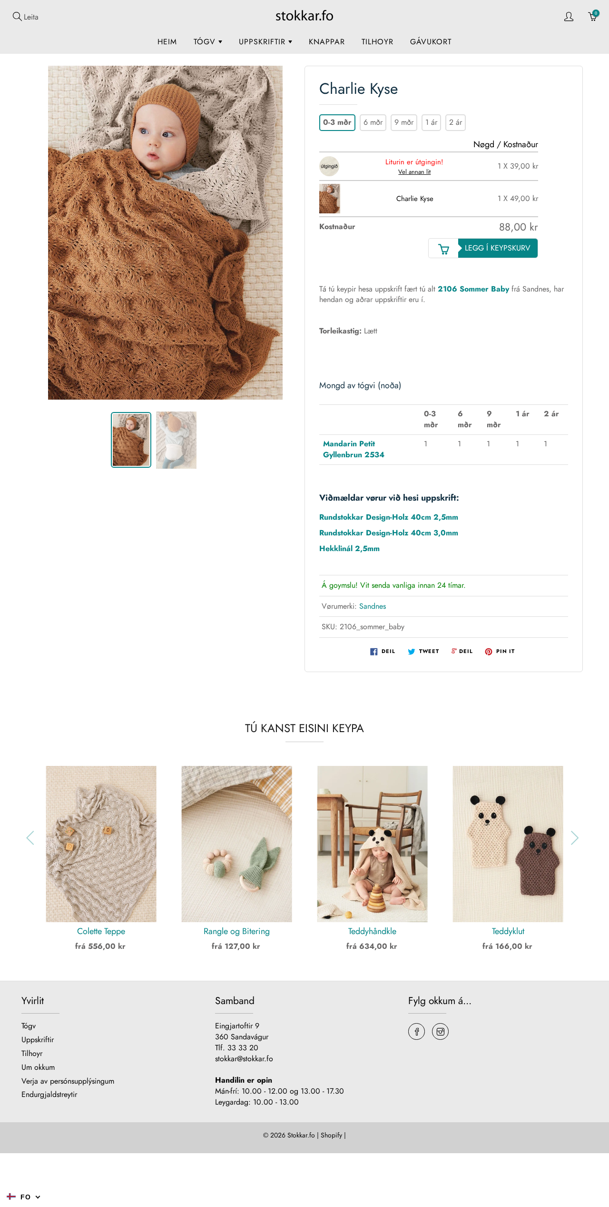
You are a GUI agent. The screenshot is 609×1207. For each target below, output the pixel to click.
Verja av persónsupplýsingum (67, 1081)
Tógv (206, 41)
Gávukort (431, 41)
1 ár (431, 122)
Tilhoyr (377, 41)
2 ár (455, 122)
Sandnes (372, 606)
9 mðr (403, 122)
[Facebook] (416, 1031)
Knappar (327, 41)
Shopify (331, 1135)
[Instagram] (440, 1031)
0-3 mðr (337, 122)
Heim (167, 41)
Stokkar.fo (301, 1135)
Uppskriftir (263, 41)
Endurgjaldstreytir (49, 1094)
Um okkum (38, 1067)
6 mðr (373, 122)
